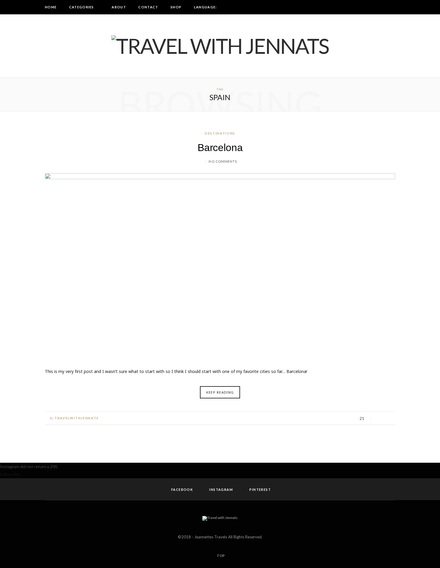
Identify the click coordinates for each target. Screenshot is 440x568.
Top (220, 555)
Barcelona (220, 147)
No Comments (223, 161)
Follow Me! (10, 474)
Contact (148, 7)
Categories (81, 7)
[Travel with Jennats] (220, 45)
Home (51, 7)
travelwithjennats (76, 418)
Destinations (220, 133)
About (119, 7)
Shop (176, 7)
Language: (206, 7)
